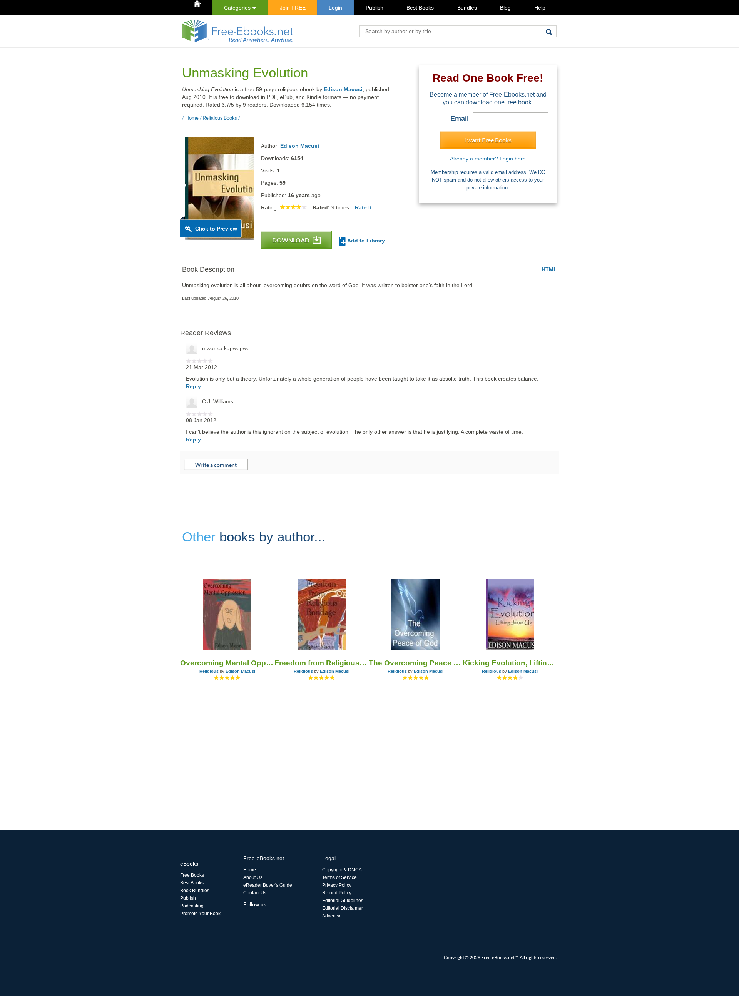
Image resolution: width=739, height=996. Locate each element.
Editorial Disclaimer (342, 908)
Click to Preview (216, 229)
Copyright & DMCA (342, 869)
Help (539, 8)
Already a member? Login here (488, 158)
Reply (193, 386)
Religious (209, 671)
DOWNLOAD (291, 240)
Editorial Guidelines (342, 900)
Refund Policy (336, 893)
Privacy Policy (336, 885)
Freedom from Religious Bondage (321, 663)
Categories (238, 8)
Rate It (363, 207)
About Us (252, 877)
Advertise (332, 916)
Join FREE (293, 8)
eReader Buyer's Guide (267, 885)
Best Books (420, 8)
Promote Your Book (200, 913)
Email (459, 118)
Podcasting (192, 906)
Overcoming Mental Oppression (227, 663)
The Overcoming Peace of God (416, 663)
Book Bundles (194, 890)
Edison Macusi (343, 89)
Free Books (192, 875)
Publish (374, 8)
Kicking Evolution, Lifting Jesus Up (510, 663)
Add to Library (365, 240)
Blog (505, 8)
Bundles (467, 8)
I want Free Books (488, 140)
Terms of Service (339, 877)
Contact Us (254, 893)
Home (249, 869)
